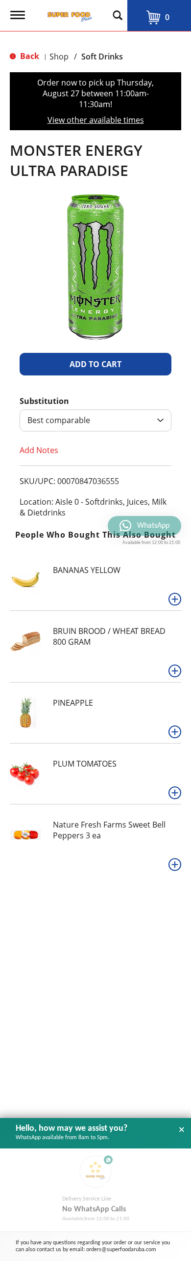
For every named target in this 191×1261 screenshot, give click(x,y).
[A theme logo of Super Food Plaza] (67, 13)
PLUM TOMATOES (85, 763)
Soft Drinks (102, 56)
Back (28, 56)
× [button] (181, 1130)
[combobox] (95, 420)
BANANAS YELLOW (86, 570)
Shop (59, 56)
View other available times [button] (96, 120)
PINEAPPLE (73, 702)
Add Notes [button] (39, 450)
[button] (95, 364)
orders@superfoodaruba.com (121, 1250)
